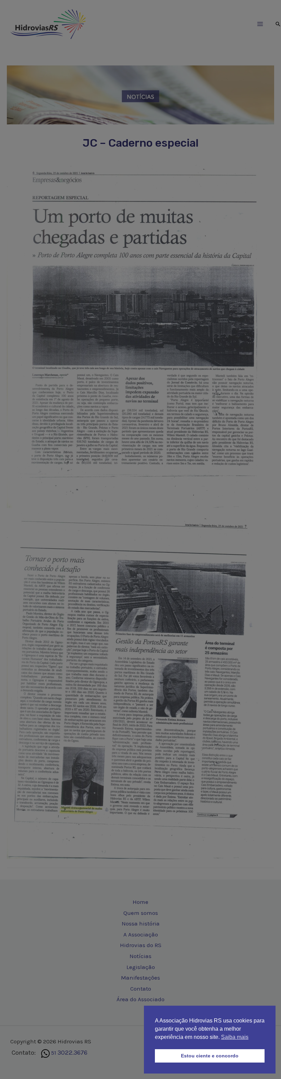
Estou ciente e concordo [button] (210, 1055)
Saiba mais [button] (234, 1037)
